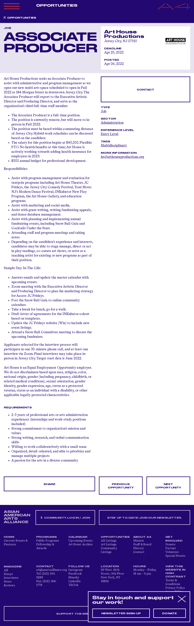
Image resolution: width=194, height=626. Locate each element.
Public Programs (47, 540)
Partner (170, 548)
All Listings (109, 540)
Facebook (75, 573)
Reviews (9, 585)
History (138, 548)
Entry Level (109, 134)
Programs (46, 537)
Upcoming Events (80, 540)
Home (9, 537)
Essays (8, 574)
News (8, 581)
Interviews (11, 578)
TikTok (73, 585)
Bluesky (73, 577)
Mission (138, 540)
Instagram (75, 570)
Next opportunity (168, 486)
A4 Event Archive (80, 544)
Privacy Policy (175, 588)
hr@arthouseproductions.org (122, 157)
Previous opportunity (121, 486)
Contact (145, 90)
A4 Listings (109, 544)
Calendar (77, 537)
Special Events (175, 555)
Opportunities (56, 5)
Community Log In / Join (66, 518)
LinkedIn (74, 581)
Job (103, 111)
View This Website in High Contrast (175, 571)
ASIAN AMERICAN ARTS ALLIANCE (17, 517)
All (6, 570)
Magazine (13, 566)
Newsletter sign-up (121, 613)
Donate (170, 544)
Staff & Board (142, 544)
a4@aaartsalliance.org (51, 570)
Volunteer (172, 552)
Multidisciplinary (114, 145)
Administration (112, 122)
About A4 (142, 537)
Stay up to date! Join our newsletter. (144, 518)
